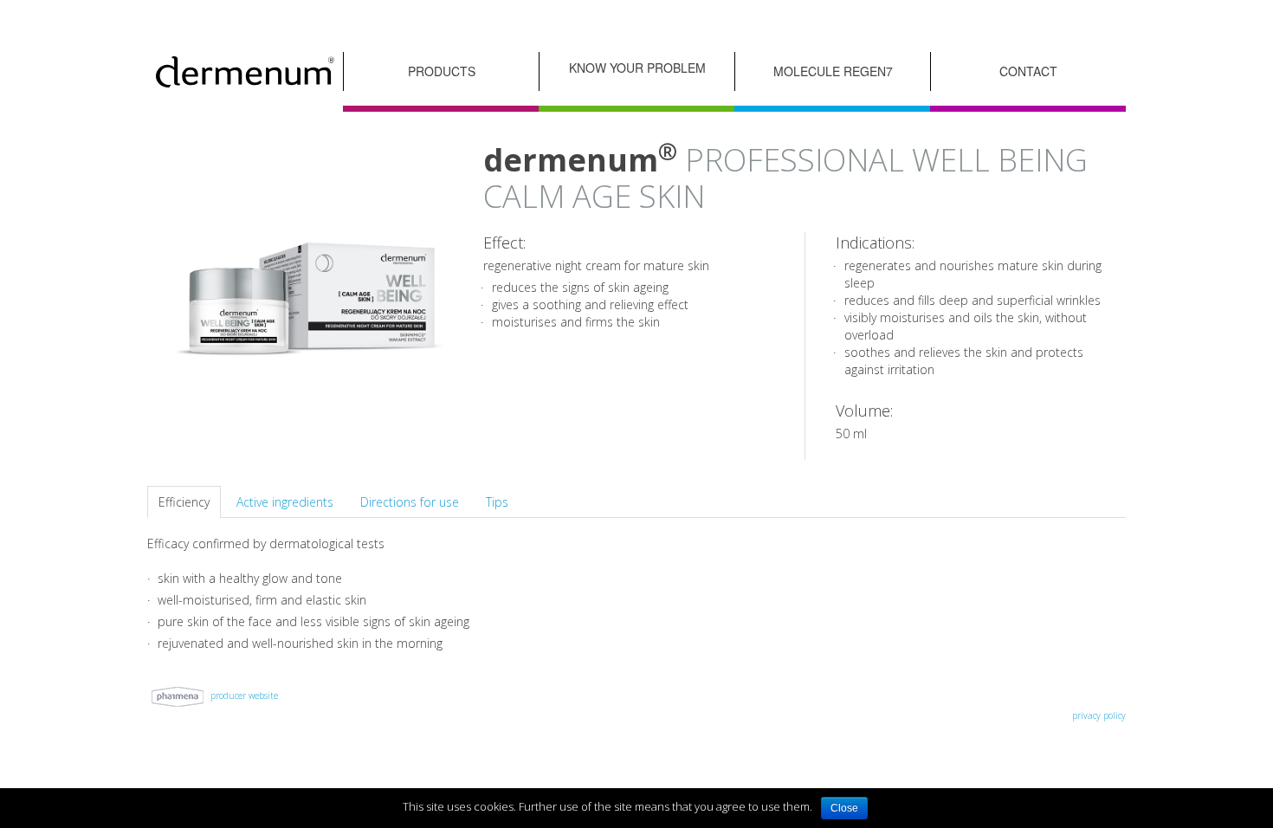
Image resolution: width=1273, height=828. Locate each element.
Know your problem (637, 67)
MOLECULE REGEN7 (833, 71)
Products (441, 71)
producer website (243, 695)
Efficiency (184, 502)
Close (844, 808)
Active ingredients (284, 502)
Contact (1028, 71)
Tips (497, 502)
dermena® (245, 71)
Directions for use (409, 502)
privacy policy (1099, 715)
